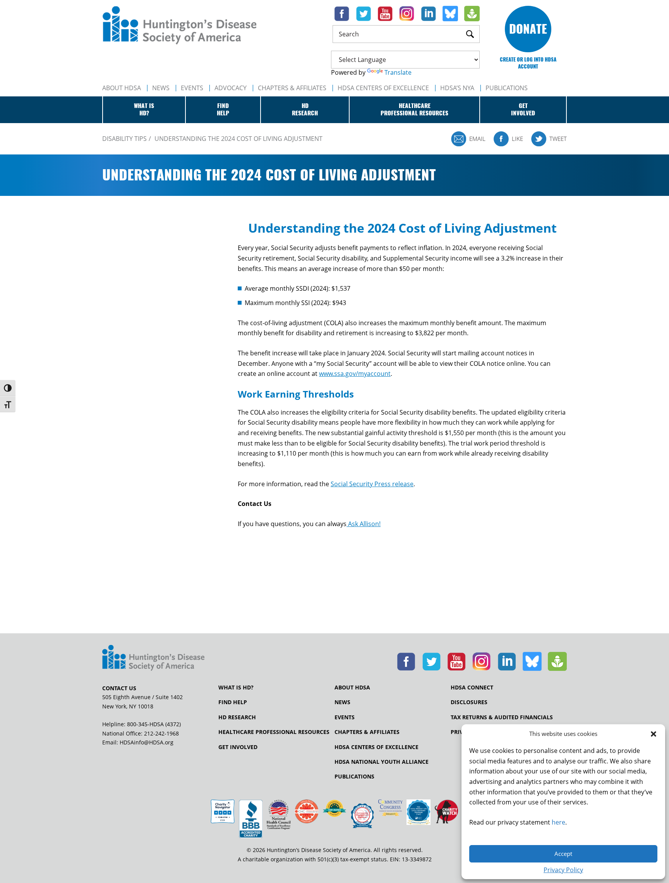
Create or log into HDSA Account (528, 63)
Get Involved (237, 747)
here (558, 822)
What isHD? (144, 109)
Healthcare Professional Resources (273, 732)
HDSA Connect (472, 687)
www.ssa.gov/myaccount (355, 373)
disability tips (124, 138)
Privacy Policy (563, 870)
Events (192, 88)
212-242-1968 (161, 733)
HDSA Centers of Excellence (383, 88)
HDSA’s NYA (457, 88)
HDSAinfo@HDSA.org (146, 742)
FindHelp (223, 109)
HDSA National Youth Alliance (381, 762)
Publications (354, 776)
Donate (528, 29)
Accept (563, 853)
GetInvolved (523, 109)
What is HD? (236, 687)
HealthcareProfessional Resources (414, 109)
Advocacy (230, 88)
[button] (653, 734)
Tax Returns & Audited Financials (502, 717)
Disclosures (469, 702)
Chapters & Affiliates (292, 88)
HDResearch (305, 109)
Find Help (232, 702)
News (161, 88)
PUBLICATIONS (506, 88)
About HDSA (121, 88)
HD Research (237, 717)
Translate (398, 72)
